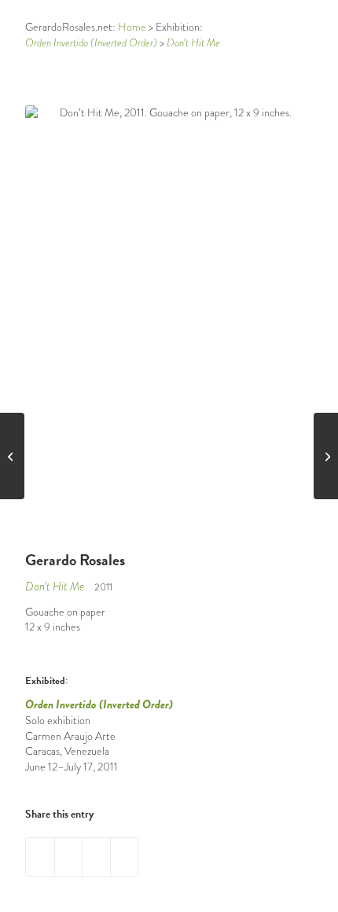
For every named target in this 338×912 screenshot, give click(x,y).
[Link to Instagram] (124, 857)
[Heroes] (12, 456)
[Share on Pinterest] (69, 857)
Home (132, 27)
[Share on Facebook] (40, 857)
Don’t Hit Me (54, 586)
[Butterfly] (326, 456)
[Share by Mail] (96, 857)
